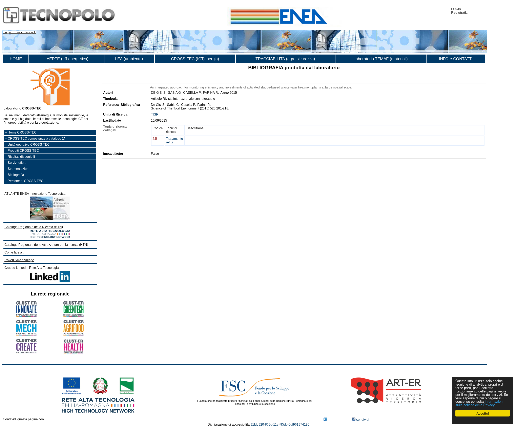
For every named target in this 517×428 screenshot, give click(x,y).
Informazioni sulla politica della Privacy (479, 403)
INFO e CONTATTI (456, 59)
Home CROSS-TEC (22, 132)
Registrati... (459, 12)
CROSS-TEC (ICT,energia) (195, 59)
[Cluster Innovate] (26, 315)
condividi (362, 419)
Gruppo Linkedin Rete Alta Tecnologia (31, 267)
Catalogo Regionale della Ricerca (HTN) (33, 227)
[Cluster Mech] (26, 334)
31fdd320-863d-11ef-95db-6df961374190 (279, 424)
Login (7, 32)
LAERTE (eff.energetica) (66, 59)
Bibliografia (16, 175)
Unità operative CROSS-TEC (29, 144)
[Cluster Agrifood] (73, 334)
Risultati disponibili (21, 156)
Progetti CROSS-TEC (23, 150)
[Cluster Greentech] (73, 315)
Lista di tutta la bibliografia (120, 79)
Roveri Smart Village (19, 260)
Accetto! (482, 413)
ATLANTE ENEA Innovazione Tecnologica (34, 193)
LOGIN (456, 9)
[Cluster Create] (26, 353)
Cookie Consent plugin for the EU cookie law (483, 420)
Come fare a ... (14, 252)
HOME (16, 59)
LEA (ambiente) (129, 59)
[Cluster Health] (73, 353)
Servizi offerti (17, 162)
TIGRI (155, 114)
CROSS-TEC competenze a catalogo (35, 138)
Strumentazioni (18, 168)
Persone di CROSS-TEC (25, 181)
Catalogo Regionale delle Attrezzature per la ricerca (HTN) (46, 244)
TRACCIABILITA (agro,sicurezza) (285, 59)
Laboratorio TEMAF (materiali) (380, 59)
